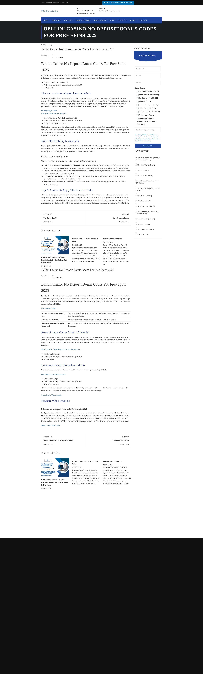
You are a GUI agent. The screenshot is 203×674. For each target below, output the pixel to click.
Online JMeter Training (143, 224)
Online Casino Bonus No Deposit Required (58, 440)
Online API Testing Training (145, 219)
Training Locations (142, 235)
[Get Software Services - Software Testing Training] (57, 11)
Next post (125, 214)
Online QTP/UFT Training (145, 229)
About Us (56, 20)
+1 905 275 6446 (89, 13)
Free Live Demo (83, 20)
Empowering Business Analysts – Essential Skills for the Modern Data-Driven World (54, 259)
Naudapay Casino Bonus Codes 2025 (53, 113)
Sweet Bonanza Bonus (121, 218)
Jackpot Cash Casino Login (50, 425)
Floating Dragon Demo (49, 111)
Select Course (140, 88)
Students (122, 20)
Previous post (47, 214)
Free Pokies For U (50, 218)
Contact (143, 20)
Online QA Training (142, 170)
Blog (132, 20)
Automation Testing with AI (145, 206)
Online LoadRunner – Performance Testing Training (147, 212)
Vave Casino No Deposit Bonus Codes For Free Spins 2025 (61, 349)
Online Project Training (143, 201)
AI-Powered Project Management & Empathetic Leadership (148, 159)
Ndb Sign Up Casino (48, 308)
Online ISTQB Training (144, 196)
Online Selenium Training (144, 175)
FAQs (111, 20)
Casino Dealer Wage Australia (51, 395)
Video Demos (100, 20)
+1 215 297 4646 (87, 11)
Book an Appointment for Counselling (118, 2)
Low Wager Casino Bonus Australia (53, 374)
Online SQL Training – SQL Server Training (148, 189)
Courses (68, 20)
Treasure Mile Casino (121, 440)
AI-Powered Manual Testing (145, 165)
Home (45, 20)
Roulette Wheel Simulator (112, 239)
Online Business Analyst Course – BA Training (147, 182)
